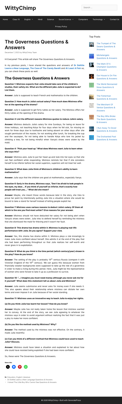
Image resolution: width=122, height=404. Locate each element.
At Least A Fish (73, 68)
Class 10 (16, 19)
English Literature (23, 377)
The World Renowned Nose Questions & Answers (107, 87)
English (27, 19)
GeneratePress (74, 400)
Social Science (65, 19)
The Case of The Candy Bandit (45, 68)
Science (50, 19)
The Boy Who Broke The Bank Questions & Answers (106, 119)
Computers (83, 19)
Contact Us (114, 19)
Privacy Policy (61, 26)
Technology (98, 19)
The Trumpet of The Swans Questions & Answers (106, 46)
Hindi (40, 19)
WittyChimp (20, 8)
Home (5, 19)
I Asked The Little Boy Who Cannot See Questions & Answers (32, 382)
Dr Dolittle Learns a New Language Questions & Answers (30, 380)
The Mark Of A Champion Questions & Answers (107, 67)
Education (11, 377)
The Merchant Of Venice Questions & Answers (106, 107)
